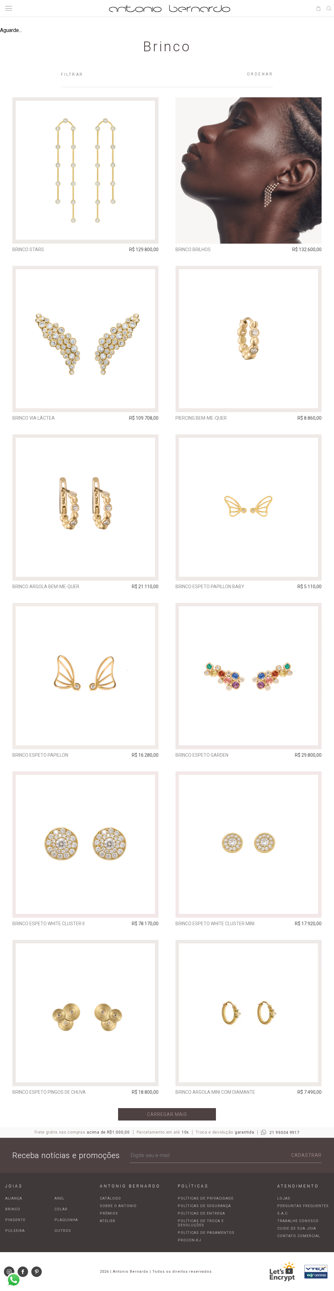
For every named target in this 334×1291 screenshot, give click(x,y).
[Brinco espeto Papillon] (85, 676)
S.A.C (282, 1213)
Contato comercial (298, 1236)
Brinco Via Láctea (33, 418)
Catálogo (110, 1198)
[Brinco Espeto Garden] (248, 676)
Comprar (85, 234)
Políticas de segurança (204, 1206)
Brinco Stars (28, 249)
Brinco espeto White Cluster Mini (214, 923)
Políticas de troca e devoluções (201, 1223)
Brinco (12, 1209)
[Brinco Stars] (85, 170)
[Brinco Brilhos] (248, 170)
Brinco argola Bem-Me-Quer (45, 586)
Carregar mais (167, 1114)
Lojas (283, 1198)
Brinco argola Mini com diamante (215, 1092)
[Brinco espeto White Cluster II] (85, 844)
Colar (61, 1209)
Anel (59, 1198)
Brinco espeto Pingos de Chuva (49, 1092)
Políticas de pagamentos (206, 1233)
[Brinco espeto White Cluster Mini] (248, 844)
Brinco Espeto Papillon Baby (209, 586)
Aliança (13, 1198)
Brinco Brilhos (193, 249)
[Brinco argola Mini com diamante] (248, 1013)
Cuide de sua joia (296, 1228)
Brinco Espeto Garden (201, 755)
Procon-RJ (189, 1240)
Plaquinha (66, 1220)
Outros (62, 1231)
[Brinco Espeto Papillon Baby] (248, 507)
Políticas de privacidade (206, 1198)
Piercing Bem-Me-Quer (201, 418)
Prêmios (109, 1213)
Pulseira (15, 1231)
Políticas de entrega (201, 1213)
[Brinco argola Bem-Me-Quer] (85, 507)
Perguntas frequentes (303, 1206)
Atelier (107, 1221)
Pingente (15, 1220)
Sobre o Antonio (118, 1206)
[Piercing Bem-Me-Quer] (248, 339)
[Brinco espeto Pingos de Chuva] (85, 1013)
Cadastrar (306, 1155)
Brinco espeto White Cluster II (48, 923)
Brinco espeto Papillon (40, 755)
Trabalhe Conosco (298, 1221)
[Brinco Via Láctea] (85, 339)
